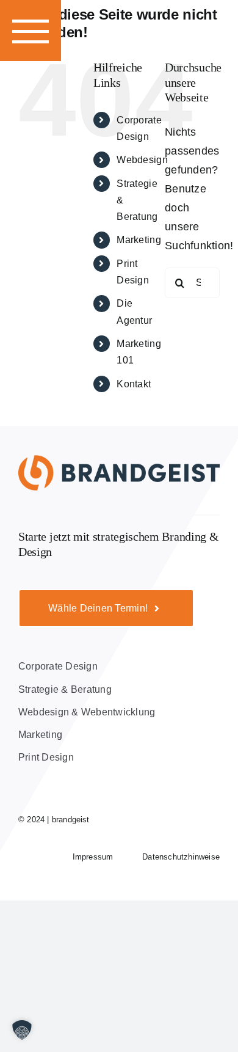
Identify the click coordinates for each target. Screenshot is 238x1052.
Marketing (138, 240)
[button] (30, 30)
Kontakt (134, 384)
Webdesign (142, 160)
